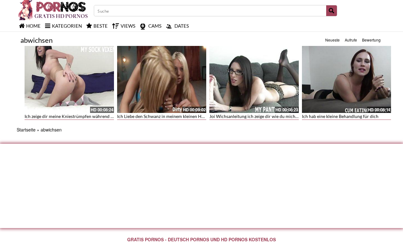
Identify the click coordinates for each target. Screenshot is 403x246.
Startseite (26, 129)
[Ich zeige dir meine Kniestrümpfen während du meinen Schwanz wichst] (69, 79)
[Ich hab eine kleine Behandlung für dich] (346, 79)
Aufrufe (351, 39)
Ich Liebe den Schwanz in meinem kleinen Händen (165, 116)
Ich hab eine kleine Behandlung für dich (340, 116)
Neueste (332, 39)
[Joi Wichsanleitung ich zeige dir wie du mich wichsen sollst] (254, 79)
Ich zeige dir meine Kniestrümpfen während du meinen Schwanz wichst (94, 116)
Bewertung (371, 39)
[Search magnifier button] (331, 10)
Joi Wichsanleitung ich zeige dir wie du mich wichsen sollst (266, 116)
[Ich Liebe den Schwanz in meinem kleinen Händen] (162, 79)
